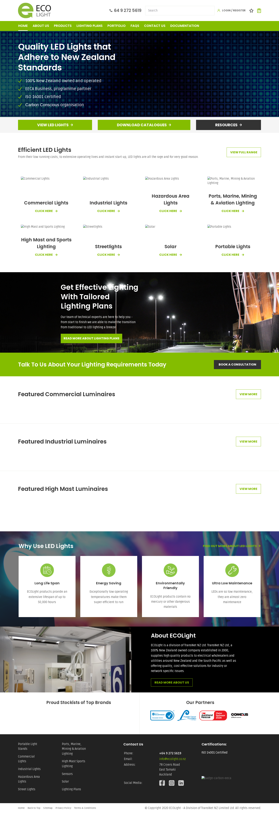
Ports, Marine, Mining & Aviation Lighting (233, 199)
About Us (41, 25)
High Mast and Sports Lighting (46, 243)
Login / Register (234, 10)
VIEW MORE (248, 394)
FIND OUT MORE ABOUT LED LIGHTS (230, 546)
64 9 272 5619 (127, 10)
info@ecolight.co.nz (172, 759)
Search (209, 10)
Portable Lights (232, 246)
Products (63, 25)
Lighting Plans (89, 25)
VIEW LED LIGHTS (53, 125)
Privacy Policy (63, 808)
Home (23, 25)
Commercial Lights (46, 203)
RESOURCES (226, 125)
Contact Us (154, 25)
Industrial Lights (108, 203)
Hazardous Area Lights (170, 199)
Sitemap (48, 808)
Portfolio (116, 25)
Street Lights (26, 789)
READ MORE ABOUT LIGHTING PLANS (91, 338)
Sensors (67, 774)
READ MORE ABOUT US (171, 682)
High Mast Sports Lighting (73, 763)
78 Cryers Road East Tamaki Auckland (169, 769)
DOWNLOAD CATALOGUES (142, 125)
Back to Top (34, 808)
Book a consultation (237, 364)
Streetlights (108, 246)
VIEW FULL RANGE (243, 152)
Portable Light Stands (27, 746)
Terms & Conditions (85, 808)
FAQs (135, 25)
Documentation (184, 25)
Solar (171, 246)
